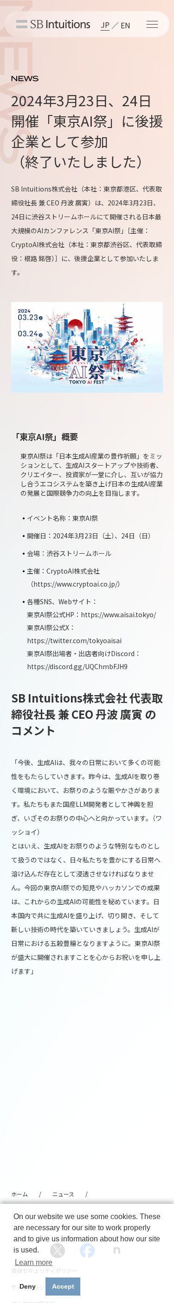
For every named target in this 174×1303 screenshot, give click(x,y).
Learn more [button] (33, 1262)
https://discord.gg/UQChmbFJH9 (77, 666)
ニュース (63, 1194)
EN (125, 25)
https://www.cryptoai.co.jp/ (75, 583)
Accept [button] (63, 1286)
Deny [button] (27, 1286)
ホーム (19, 1194)
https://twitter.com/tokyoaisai (74, 640)
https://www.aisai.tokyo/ (118, 614)
